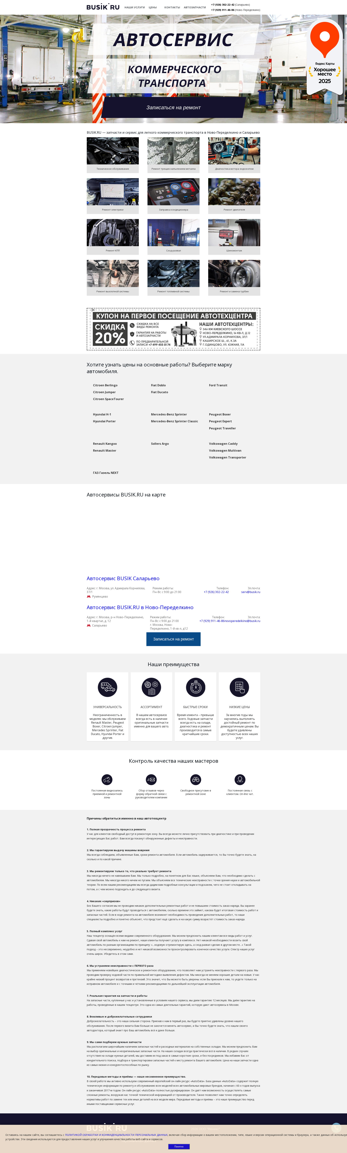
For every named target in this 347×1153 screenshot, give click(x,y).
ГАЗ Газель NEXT (106, 473)
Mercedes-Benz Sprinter (169, 414)
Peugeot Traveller (222, 428)
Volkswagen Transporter (227, 457)
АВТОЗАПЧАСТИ (195, 7)
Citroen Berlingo (105, 385)
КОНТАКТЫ (172, 7)
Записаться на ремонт (173, 107)
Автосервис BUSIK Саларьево (123, 578)
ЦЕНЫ (153, 7)
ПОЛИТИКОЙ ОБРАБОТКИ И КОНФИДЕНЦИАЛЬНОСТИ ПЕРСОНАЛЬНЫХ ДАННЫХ (116, 1135)
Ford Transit (218, 385)
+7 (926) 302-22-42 (222, 4)
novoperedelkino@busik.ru (242, 621)
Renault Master (104, 451)
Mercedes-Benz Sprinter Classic (174, 421)
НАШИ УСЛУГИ (135, 7)
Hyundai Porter (104, 421)
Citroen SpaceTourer (108, 399)
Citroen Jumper (104, 392)
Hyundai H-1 (102, 414)
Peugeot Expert (220, 421)
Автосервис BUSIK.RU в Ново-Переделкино (140, 607)
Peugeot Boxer (220, 414)
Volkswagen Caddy (223, 444)
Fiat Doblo (158, 385)
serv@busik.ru (250, 592)
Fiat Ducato (159, 392)
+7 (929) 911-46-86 (222, 10)
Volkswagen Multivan (225, 451)
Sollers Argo (160, 444)
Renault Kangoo (105, 444)
